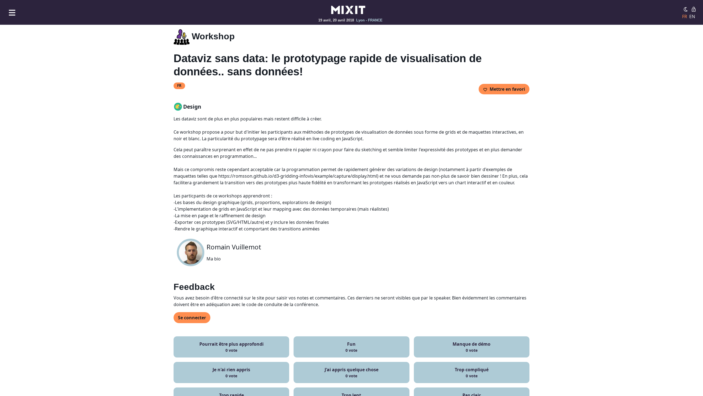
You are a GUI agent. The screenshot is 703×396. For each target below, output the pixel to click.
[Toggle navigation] (12, 12)
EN (692, 16)
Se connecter (192, 318)
